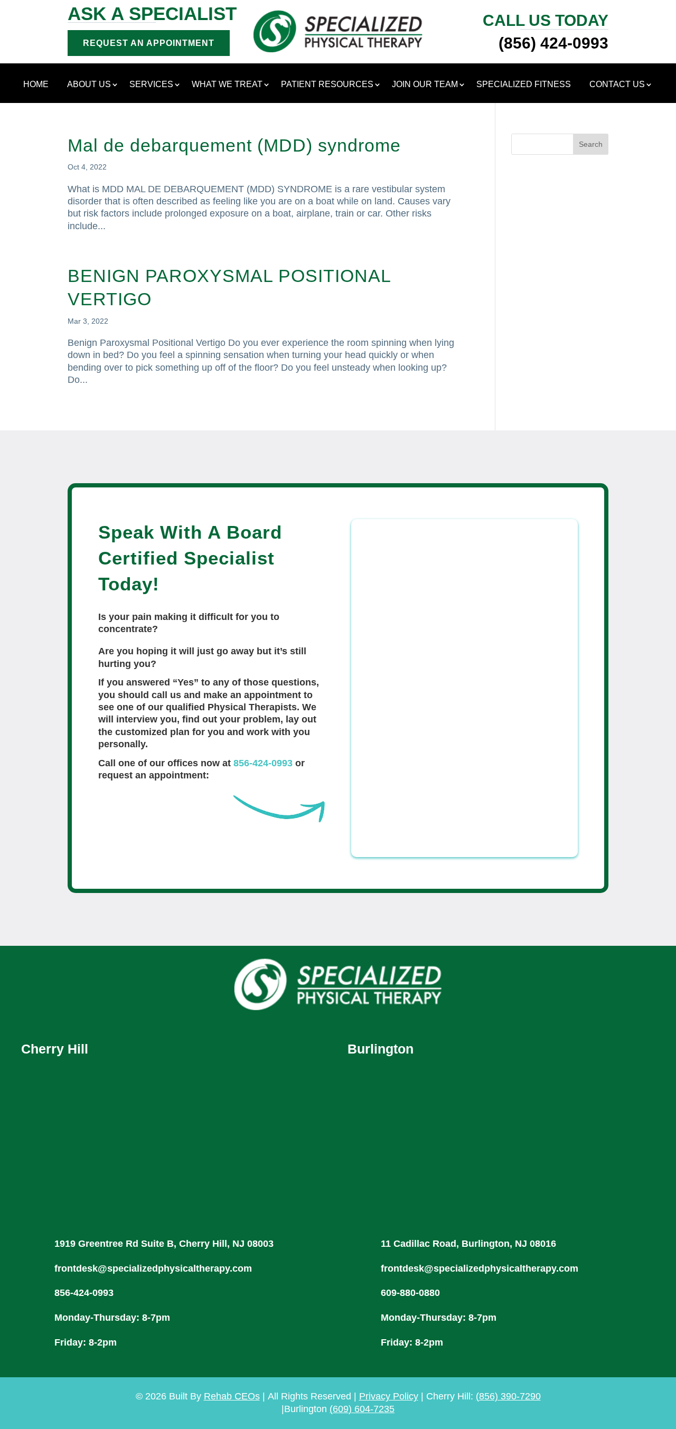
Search (591, 144)
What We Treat (227, 85)
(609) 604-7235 (362, 1409)
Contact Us (617, 85)
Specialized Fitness (523, 85)
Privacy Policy (388, 1396)
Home (36, 85)
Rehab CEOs (232, 1396)
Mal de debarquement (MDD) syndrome (234, 145)
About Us (89, 85)
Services (151, 85)
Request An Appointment (148, 43)
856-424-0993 (263, 763)
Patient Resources (327, 85)
